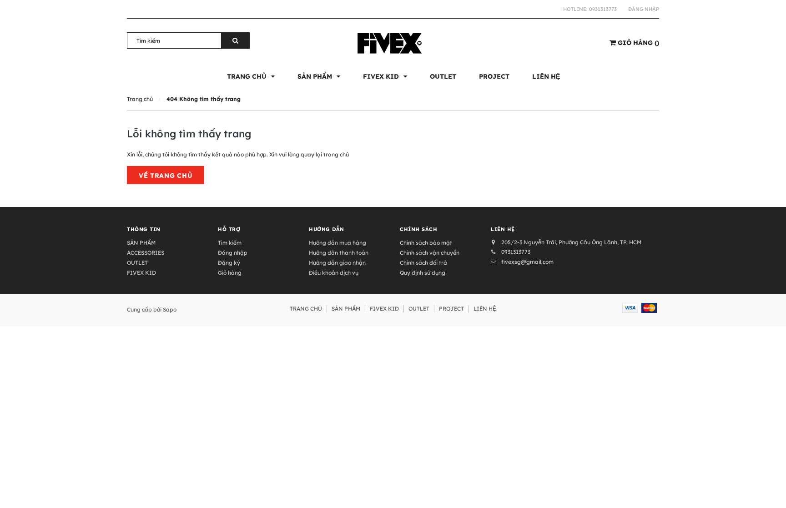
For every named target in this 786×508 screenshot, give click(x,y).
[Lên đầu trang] (770, 490)
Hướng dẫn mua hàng (337, 242)
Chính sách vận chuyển (429, 252)
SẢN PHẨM (141, 242)
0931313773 (603, 9)
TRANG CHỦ (306, 308)
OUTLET (137, 262)
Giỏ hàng (230, 272)
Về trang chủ (165, 175)
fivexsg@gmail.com (527, 261)
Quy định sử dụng (422, 272)
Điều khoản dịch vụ (333, 272)
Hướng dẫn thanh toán (338, 252)
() (638, 43)
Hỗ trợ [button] (229, 229)
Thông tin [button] (144, 229)
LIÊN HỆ (485, 308)
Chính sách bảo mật (426, 242)
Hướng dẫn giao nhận (337, 262)
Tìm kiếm (230, 242)
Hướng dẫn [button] (326, 229)
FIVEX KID (141, 272)
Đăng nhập (643, 9)
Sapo (169, 309)
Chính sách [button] (419, 229)
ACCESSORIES (145, 252)
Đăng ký (229, 262)
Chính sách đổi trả (423, 262)
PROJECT (451, 308)
